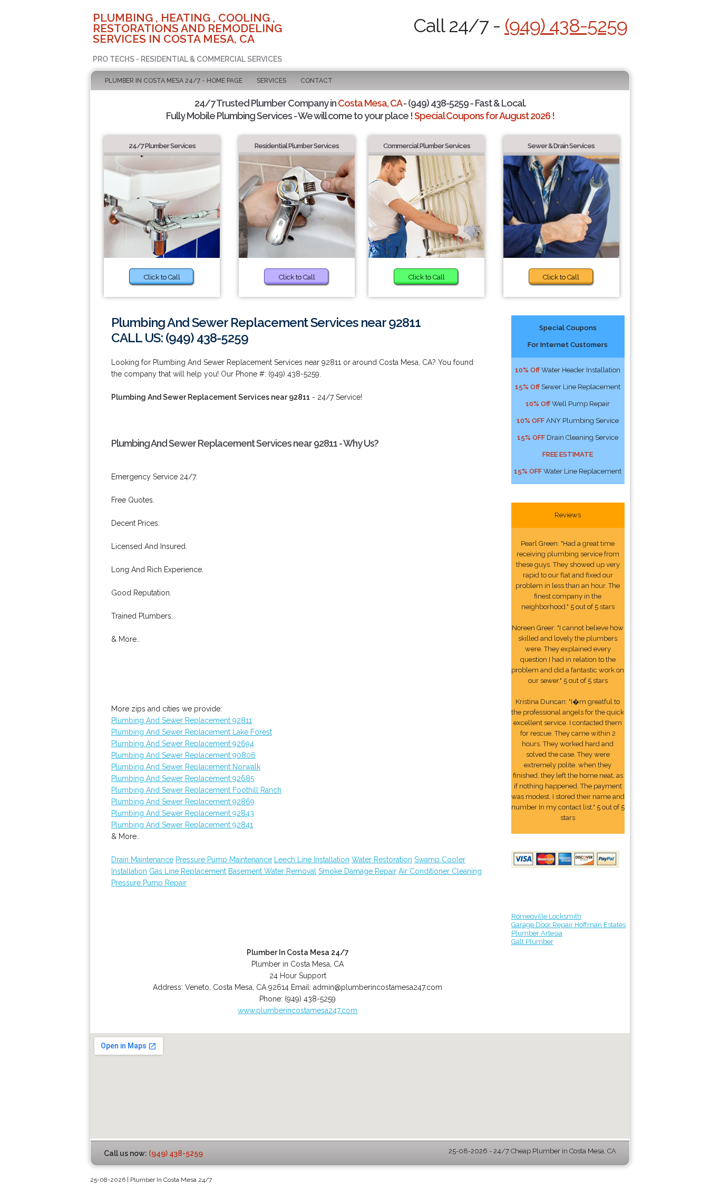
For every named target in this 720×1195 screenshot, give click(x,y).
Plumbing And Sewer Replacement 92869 (183, 801)
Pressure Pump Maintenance (224, 859)
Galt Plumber (532, 942)
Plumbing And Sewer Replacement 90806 (183, 755)
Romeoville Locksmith (546, 916)
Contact (316, 80)
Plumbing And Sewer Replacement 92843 (182, 813)
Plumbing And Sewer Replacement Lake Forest (191, 732)
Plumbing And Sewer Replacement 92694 (182, 743)
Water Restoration (382, 859)
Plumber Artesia (536, 933)
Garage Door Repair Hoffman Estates (568, 925)
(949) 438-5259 (565, 25)
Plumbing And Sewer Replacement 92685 (182, 778)
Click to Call (162, 277)
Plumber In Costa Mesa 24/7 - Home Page (173, 80)
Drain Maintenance (142, 859)
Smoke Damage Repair (357, 871)
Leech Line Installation (311, 859)
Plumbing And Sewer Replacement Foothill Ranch (196, 790)
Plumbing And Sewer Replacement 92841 (182, 825)
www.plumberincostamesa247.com (297, 1010)
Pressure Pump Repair (149, 883)
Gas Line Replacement (187, 871)
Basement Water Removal (272, 871)
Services (271, 80)
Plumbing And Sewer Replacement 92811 (181, 720)
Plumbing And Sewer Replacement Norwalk (185, 767)
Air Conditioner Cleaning (440, 871)
